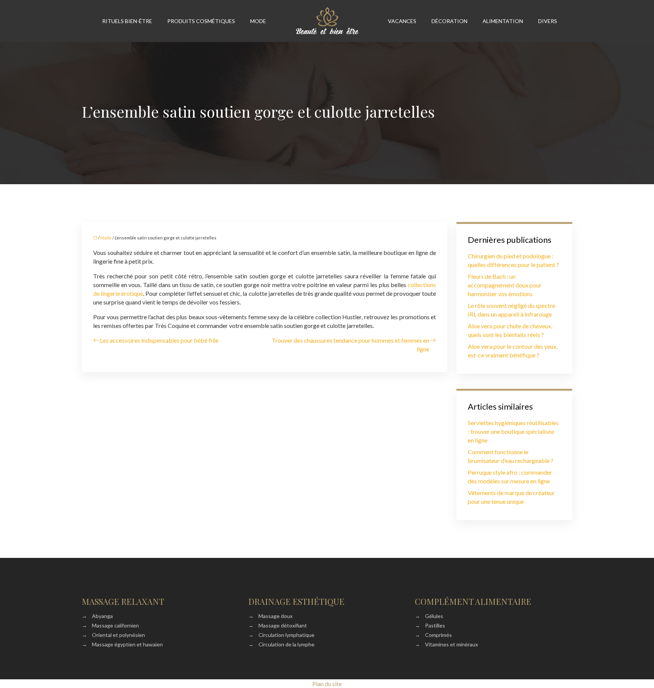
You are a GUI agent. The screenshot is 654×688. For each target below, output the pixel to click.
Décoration (449, 21)
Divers (547, 21)
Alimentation (503, 21)
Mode (258, 21)
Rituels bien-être (127, 21)
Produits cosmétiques (201, 21)
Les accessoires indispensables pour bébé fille (159, 340)
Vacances (402, 21)
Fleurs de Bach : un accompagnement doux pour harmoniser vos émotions (505, 285)
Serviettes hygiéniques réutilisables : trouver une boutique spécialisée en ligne (513, 431)
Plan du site (327, 683)
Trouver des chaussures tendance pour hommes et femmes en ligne (350, 345)
